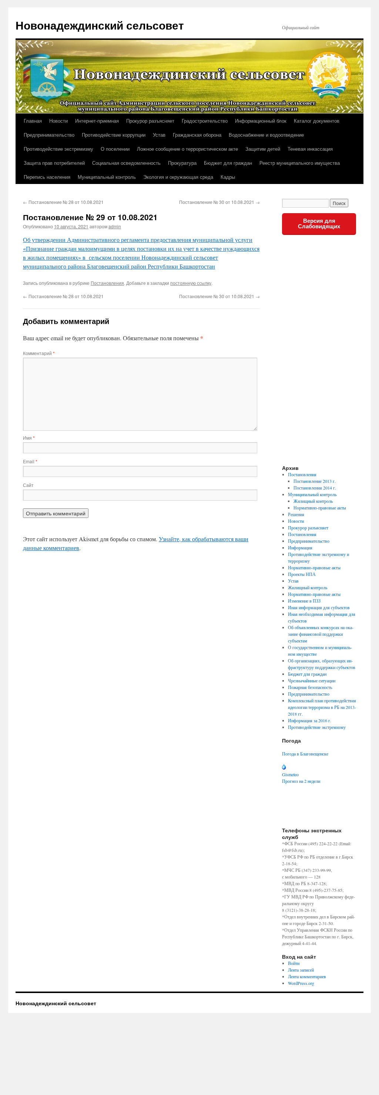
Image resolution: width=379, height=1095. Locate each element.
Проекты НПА (302, 574)
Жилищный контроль (313, 501)
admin (114, 226)
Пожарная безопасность (310, 687)
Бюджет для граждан (228, 162)
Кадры (228, 176)
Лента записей (301, 970)
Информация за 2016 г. (309, 720)
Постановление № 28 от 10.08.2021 (63, 202)
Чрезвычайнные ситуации (311, 680)
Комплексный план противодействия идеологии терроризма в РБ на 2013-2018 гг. (322, 707)
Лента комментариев (307, 976)
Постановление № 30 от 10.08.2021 (219, 202)
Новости (58, 120)
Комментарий (39, 353)
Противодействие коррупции (113, 134)
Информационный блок (260, 120)
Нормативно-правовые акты (320, 508)
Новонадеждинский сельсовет (100, 25)
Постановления (107, 283)
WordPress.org (301, 983)
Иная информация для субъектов (319, 607)
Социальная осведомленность (126, 162)
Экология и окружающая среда (178, 176)
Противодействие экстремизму (58, 148)
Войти (293, 963)
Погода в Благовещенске (305, 754)
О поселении (115, 148)
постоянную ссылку (190, 283)
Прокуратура (182, 162)
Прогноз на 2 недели (301, 781)
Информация (300, 547)
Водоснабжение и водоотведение (266, 134)
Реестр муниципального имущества (299, 162)
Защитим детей (262, 148)
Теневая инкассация (310, 148)
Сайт (28, 485)
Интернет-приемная (97, 120)
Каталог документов (316, 120)
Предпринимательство (49, 134)
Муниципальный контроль (107, 176)
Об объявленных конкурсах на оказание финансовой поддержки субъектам (320, 634)
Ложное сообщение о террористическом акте (187, 148)
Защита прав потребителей (54, 162)
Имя (29, 437)
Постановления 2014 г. (315, 488)
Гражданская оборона (197, 134)
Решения (296, 514)
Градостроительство (205, 120)
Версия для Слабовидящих (319, 223)
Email (30, 461)
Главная (33, 120)
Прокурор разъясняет (150, 120)
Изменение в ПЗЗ (304, 601)
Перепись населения (47, 176)
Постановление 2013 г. (315, 481)
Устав (159, 134)
